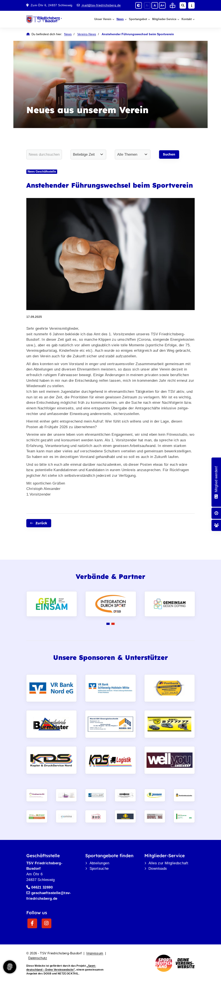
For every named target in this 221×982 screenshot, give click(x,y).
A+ (162, 5)
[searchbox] (44, 154)
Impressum (94, 953)
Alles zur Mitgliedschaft (168, 863)
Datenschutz (37, 958)
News (120, 19)
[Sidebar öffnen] (191, 5)
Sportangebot (138, 19)
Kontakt (187, 19)
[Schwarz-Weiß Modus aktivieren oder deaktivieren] (138, 5)
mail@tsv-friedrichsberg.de (101, 5)
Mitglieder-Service (164, 19)
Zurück (41, 523)
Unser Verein (102, 19)
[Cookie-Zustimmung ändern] (9, 966)
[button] (108, 624)
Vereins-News (86, 34)
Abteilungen (99, 863)
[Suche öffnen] (183, 5)
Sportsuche (99, 868)
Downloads (157, 868)
